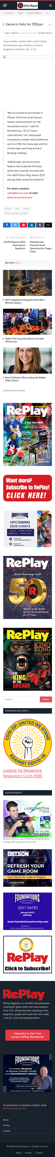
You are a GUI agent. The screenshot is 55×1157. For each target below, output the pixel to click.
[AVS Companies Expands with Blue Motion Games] (27, 283)
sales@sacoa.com (18, 193)
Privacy (6, 1125)
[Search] (50, 5)
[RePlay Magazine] (27, 5)
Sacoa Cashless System (16, 213)
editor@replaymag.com (14, 1108)
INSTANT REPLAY (45, 33)
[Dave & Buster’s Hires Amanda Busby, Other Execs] (27, 360)
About (6, 1119)
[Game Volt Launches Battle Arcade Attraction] (27, 322)
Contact (6, 1131)
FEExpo (8, 208)
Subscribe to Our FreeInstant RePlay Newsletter (27, 1035)
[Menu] (5, 5)
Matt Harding (12, 33)
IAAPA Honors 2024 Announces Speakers (14, 245)
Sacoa (26, 208)
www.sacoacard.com (19, 197)
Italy (17, 208)
